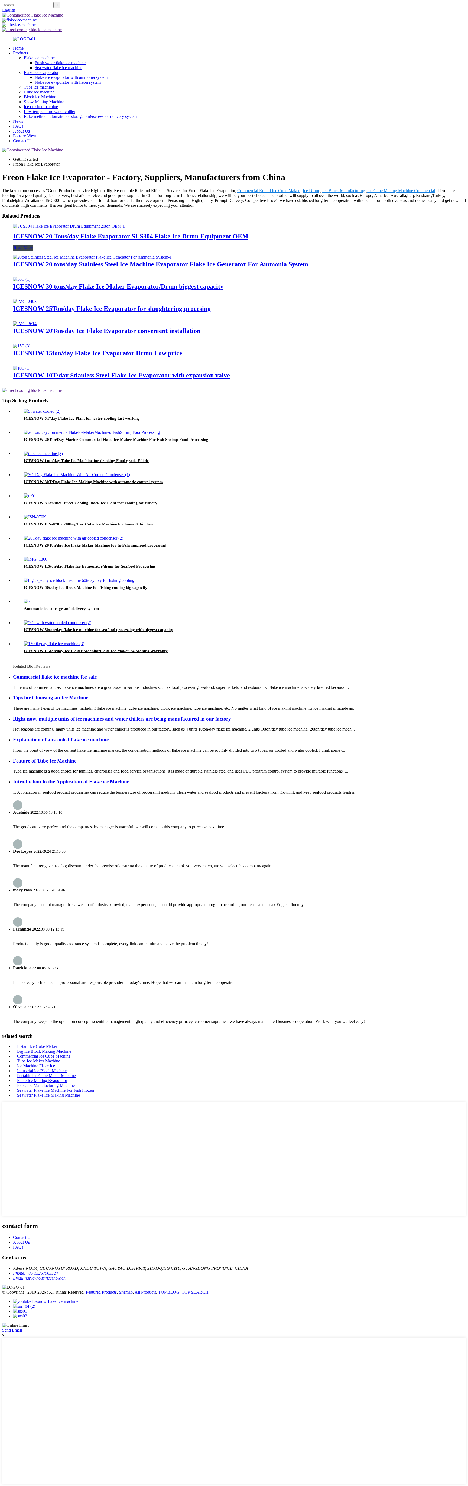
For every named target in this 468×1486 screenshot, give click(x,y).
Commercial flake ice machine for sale (55, 677)
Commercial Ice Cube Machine (43, 1056)
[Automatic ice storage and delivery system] (27, 601)
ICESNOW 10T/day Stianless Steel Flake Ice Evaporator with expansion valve (121, 375)
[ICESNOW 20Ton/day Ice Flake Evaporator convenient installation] (25, 323)
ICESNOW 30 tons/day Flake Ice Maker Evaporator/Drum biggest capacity (118, 286)
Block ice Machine (40, 97)
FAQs (18, 126)
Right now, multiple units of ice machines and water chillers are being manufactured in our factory (122, 719)
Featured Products (101, 1292)
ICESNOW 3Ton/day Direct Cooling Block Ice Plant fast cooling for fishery (90, 503)
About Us (21, 131)
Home (18, 48)
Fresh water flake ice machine (60, 62)
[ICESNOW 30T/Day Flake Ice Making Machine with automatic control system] (77, 474)
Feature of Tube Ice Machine (44, 761)
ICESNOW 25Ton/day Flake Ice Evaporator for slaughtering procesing (112, 308)
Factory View (24, 136)
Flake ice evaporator (41, 72)
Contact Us (22, 140)
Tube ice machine (39, 87)
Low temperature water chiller (49, 111)
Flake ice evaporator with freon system (68, 82)
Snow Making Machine (44, 101)
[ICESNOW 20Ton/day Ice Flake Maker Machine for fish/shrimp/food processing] (73, 538)
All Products (145, 1292)
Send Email (12, 1330)
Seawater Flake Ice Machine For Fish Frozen (55, 1090)
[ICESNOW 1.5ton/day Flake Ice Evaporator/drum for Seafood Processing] (35, 559)
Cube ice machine (39, 92)
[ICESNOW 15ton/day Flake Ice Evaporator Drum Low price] (21, 346)
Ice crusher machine (41, 106)
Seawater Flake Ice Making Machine (48, 1095)
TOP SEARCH (195, 1292)
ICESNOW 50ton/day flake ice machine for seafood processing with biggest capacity (98, 630)
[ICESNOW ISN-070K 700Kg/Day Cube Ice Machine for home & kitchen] (35, 517)
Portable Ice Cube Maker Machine (46, 1075)
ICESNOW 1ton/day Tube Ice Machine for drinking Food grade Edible (86, 460)
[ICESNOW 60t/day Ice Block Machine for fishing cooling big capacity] (79, 580)
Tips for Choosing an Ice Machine (50, 697)
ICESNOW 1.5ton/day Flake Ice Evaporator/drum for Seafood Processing (89, 566)
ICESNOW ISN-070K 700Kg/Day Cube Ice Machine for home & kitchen (88, 524)
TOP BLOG (169, 1292)
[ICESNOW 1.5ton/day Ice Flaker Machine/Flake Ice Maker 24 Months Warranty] (54, 643)
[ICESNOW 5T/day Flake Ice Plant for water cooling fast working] (42, 411)
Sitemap (126, 1292)
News (18, 121)
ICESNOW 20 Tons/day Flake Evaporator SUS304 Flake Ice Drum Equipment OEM (130, 236)
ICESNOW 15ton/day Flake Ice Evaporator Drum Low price (97, 353)
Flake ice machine (39, 58)
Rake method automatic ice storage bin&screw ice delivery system (80, 116)
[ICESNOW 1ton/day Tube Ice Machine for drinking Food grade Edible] (43, 453)
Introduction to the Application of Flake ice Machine (71, 781)
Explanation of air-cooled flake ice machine (61, 739)
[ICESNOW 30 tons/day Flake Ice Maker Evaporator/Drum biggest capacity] (21, 279)
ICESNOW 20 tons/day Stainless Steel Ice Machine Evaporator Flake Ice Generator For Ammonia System (160, 264)
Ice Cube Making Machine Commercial (401, 190)
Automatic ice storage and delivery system (61, 608)
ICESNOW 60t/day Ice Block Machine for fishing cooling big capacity (85, 587)
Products (20, 53)
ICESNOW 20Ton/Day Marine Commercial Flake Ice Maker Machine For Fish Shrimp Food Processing (116, 439)
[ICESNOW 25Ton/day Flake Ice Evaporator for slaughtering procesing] (25, 301)
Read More (23, 247)
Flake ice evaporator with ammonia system (71, 77)
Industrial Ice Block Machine (42, 1070)
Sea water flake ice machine (58, 67)
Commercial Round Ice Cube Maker (268, 190)
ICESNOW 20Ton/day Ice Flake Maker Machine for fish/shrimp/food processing (95, 545)
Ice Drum (311, 190)
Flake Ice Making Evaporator (42, 1080)
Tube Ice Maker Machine (38, 1061)
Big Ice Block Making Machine (44, 1051)
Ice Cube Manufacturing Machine (46, 1085)
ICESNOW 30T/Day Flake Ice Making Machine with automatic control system (93, 482)
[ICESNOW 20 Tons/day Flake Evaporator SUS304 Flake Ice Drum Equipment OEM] (69, 226)
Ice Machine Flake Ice (36, 1066)
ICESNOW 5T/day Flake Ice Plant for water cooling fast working (82, 418)
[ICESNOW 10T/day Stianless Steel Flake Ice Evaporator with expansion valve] (21, 368)
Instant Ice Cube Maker (37, 1046)
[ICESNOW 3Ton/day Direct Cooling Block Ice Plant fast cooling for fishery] (30, 495)
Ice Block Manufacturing (343, 190)
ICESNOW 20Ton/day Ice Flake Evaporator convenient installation (106, 330)
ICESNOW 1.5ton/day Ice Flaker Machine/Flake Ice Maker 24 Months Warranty (96, 651)
